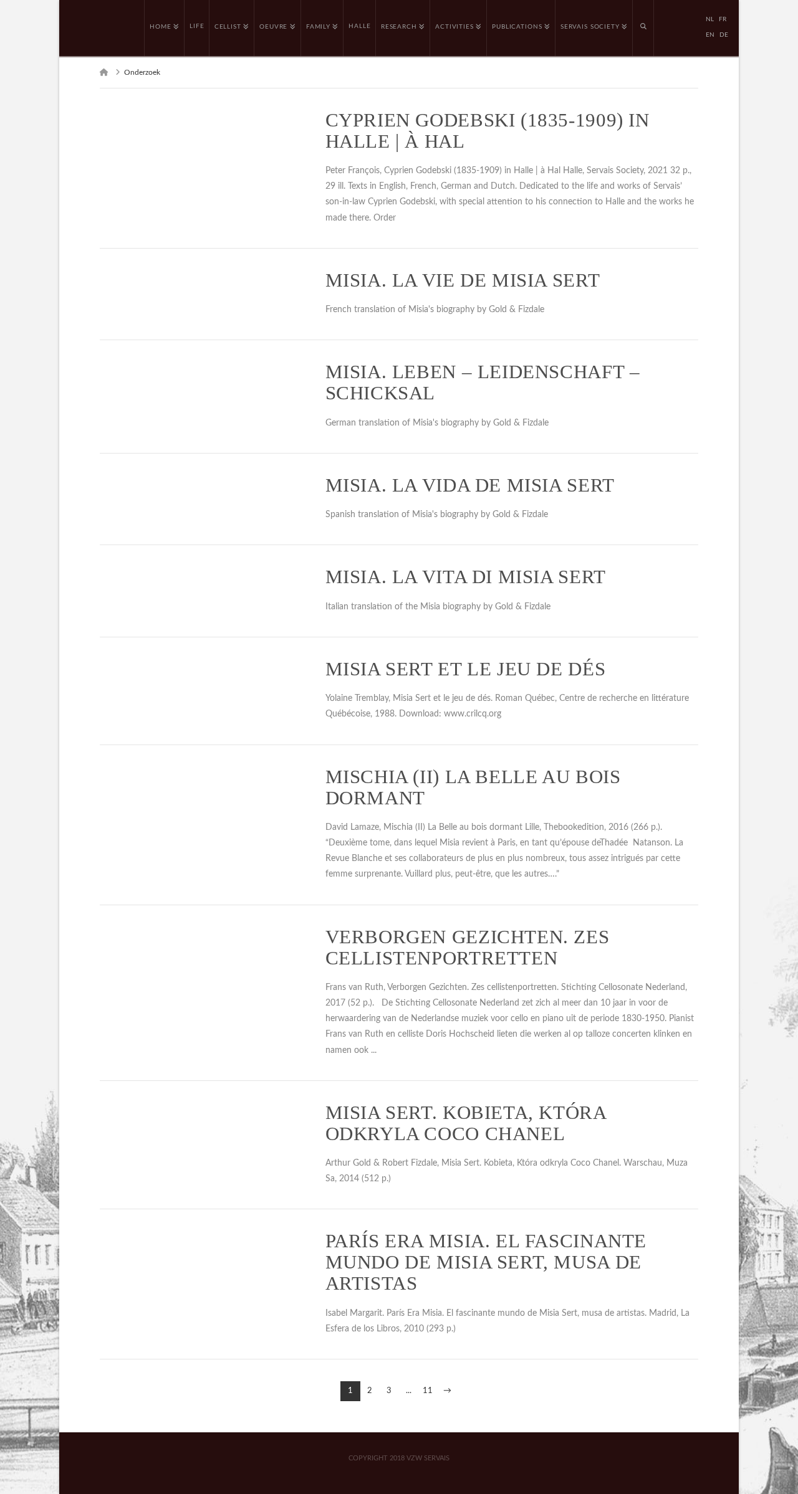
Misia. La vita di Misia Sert (465, 577)
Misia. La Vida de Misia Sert (470, 485)
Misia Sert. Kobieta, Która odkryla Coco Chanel (465, 1123)
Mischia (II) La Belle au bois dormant (473, 787)
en (710, 35)
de (723, 35)
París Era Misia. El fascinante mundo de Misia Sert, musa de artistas (486, 1262)
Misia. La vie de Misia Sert (462, 280)
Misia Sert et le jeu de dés (465, 669)
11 (428, 1391)
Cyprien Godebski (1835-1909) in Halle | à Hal (487, 131)
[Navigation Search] (643, 28)
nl (710, 19)
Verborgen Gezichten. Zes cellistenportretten (467, 947)
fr (722, 19)
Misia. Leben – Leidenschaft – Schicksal (482, 382)
